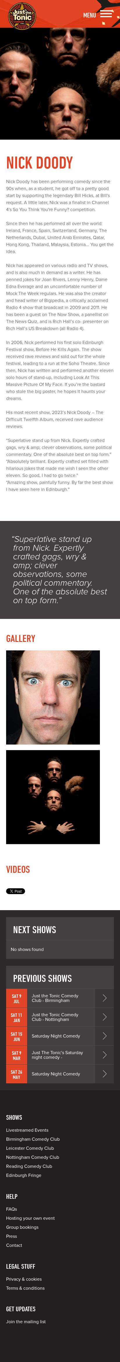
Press (11, 1236)
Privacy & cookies (24, 1279)
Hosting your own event (30, 1218)
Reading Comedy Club (29, 1166)
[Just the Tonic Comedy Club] (22, 22)
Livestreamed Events (27, 1130)
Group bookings (22, 1227)
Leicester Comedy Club (30, 1148)
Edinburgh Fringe (23, 1175)
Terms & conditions (25, 1288)
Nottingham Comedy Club (32, 1157)
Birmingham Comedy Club (33, 1139)
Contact (14, 1245)
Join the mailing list (26, 1322)
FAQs (11, 1209)
